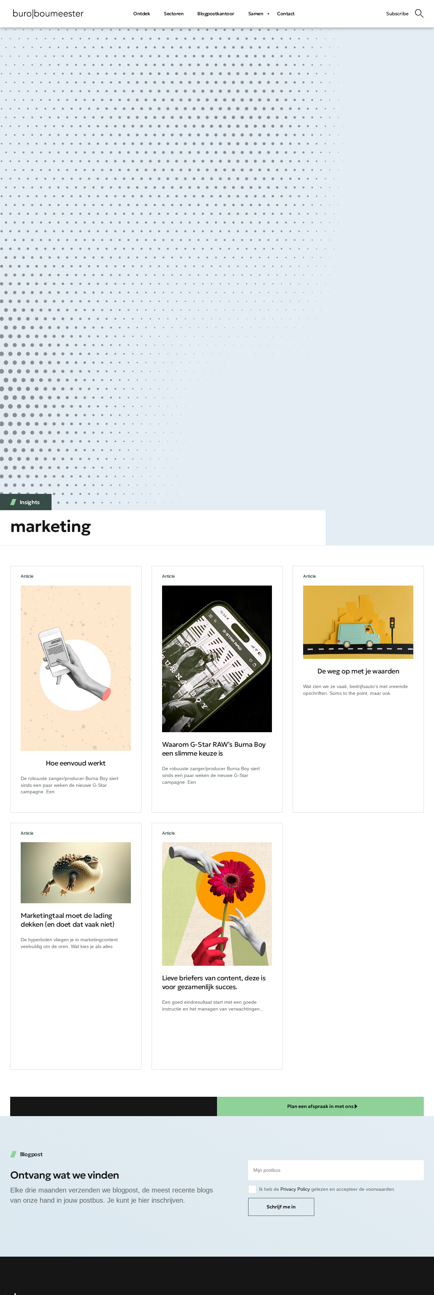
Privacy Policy (295, 1189)
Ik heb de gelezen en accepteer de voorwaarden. (327, 1189)
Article (27, 576)
